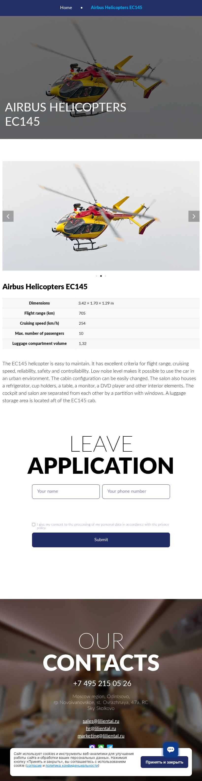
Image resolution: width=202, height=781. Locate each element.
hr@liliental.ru (101, 728)
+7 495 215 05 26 (102, 684)
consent (57, 524)
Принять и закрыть (164, 762)
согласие (34, 765)
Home (66, 8)
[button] (8, 216)
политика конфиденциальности (72, 765)
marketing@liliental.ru (101, 736)
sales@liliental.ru (101, 721)
